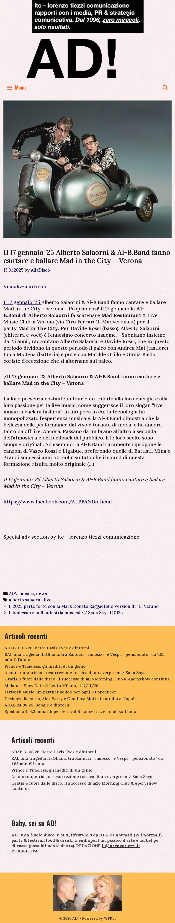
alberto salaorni (25, 600)
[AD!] (87, 58)
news (41, 593)
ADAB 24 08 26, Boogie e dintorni (38, 705)
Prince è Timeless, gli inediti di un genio (45, 666)
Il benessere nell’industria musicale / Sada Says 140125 (66, 612)
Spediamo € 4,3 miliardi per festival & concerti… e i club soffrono (70, 711)
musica (26, 593)
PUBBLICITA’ (25, 851)
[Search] (165, 87)
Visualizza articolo (25, 286)
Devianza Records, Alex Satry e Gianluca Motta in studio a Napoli (70, 698)
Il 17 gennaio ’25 (22, 302)
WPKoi (110, 918)
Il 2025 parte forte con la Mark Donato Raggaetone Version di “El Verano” (85, 606)
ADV (13, 593)
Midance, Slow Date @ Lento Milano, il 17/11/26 (51, 685)
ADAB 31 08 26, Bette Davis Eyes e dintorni (47, 648)
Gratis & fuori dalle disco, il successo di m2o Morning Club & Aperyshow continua (87, 679)
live (47, 600)
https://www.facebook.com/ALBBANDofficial (57, 501)
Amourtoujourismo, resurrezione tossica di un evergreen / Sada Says (75, 672)
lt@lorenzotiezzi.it (121, 845)
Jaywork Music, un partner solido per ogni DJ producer (60, 692)
